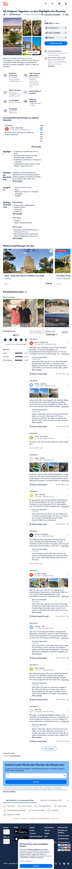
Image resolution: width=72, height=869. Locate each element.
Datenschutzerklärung (36, 836)
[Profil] (66, 4)
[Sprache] (59, 3)
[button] (12, 14)
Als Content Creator (63, 835)
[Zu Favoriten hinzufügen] (51, 251)
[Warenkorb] (53, 4)
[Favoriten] (46, 4)
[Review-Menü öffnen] (67, 343)
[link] (28, 267)
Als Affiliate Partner (63, 838)
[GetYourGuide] (5, 3)
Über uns (47, 830)
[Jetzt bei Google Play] (21, 831)
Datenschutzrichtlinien (9, 791)
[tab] (20, 800)
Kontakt (32, 830)
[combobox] (52, 334)
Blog (46, 836)
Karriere (47, 833)
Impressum (33, 833)
